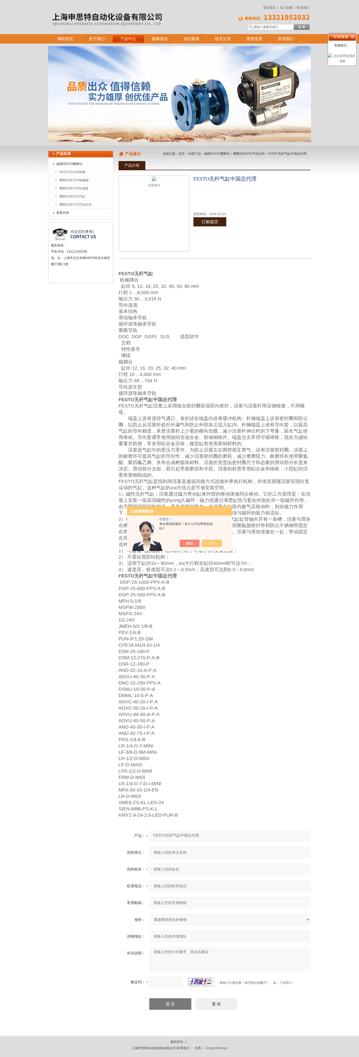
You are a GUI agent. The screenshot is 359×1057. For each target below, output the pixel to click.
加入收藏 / (287, 7)
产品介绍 (132, 165)
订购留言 (210, 222)
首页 (181, 154)
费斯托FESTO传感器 (74, 188)
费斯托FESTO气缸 (72, 196)
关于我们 (97, 38)
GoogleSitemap (216, 1048)
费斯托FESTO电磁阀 (74, 180)
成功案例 (191, 38)
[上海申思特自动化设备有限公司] (124, 12)
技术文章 (223, 38)
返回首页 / (270, 7)
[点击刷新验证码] (201, 982)
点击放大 (154, 185)
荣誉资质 (254, 38)
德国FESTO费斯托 (69, 164)
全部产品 (194, 154)
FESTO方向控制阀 (72, 172)
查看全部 (62, 213)
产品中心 (128, 38)
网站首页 (65, 38)
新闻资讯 (160, 38)
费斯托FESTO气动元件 (75, 204)
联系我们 (303, 7)
